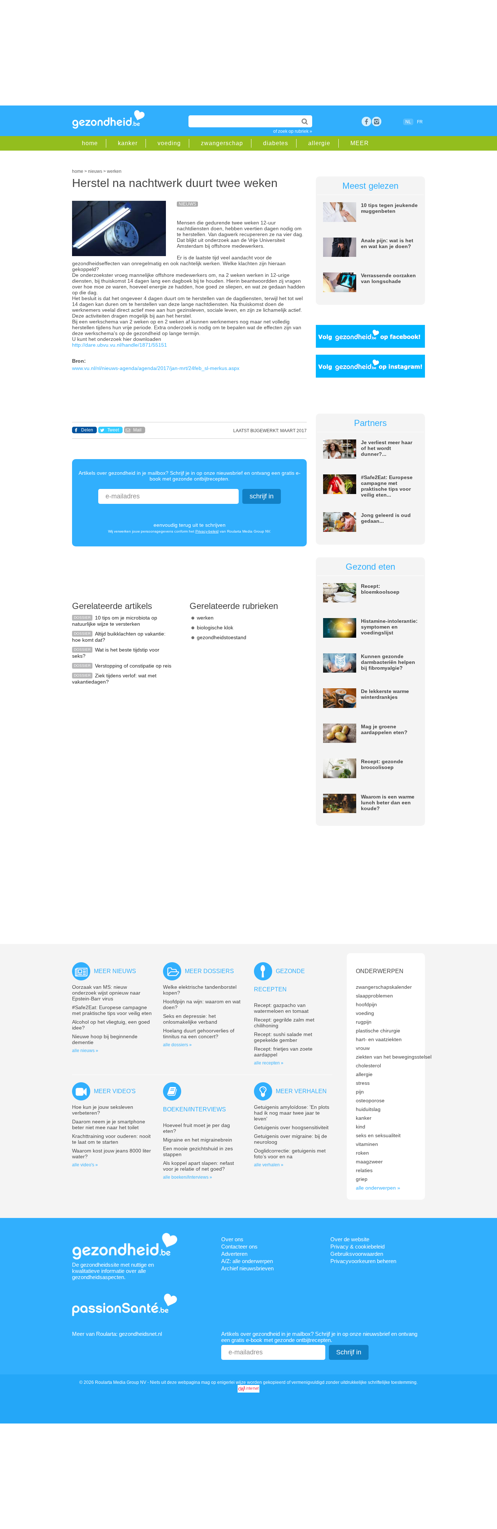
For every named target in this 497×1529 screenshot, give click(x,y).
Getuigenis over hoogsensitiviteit (291, 1127)
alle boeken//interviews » (187, 1177)
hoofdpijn (366, 1004)
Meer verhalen (301, 1091)
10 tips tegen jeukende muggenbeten (389, 208)
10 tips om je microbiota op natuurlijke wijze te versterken (114, 621)
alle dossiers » (177, 1044)
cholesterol (368, 1065)
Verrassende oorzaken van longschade (388, 278)
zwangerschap (222, 143)
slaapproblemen (374, 996)
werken (205, 618)
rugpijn (363, 1022)
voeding (169, 143)
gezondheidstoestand (221, 637)
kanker (128, 143)
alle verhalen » (268, 1164)
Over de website (349, 1239)
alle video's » (85, 1164)
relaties (364, 1170)
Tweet (113, 430)
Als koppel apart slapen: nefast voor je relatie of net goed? (198, 1166)
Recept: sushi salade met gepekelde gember (283, 1037)
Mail (137, 430)
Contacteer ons (239, 1246)
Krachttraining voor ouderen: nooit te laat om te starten (111, 1139)
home (90, 143)
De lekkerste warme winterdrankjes (385, 694)
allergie (319, 143)
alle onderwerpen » (378, 1188)
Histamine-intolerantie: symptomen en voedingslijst (389, 627)
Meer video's (115, 1091)
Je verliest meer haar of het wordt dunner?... (386, 448)
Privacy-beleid (207, 531)
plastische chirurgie (378, 1031)
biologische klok (215, 627)
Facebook (366, 121)
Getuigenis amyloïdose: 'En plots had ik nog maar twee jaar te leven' (291, 1113)
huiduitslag (368, 1109)
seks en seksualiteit (378, 1135)
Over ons (232, 1239)
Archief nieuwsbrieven (247, 1268)
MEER (359, 143)
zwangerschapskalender (384, 987)
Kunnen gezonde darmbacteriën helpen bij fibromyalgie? (388, 662)
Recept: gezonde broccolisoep (382, 764)
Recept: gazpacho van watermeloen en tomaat (281, 1008)
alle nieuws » (85, 1050)
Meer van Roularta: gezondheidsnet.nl (117, 1334)
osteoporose (370, 1100)
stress (363, 1083)
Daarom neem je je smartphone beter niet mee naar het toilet (108, 1124)
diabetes (275, 143)
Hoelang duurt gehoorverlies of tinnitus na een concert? (198, 1033)
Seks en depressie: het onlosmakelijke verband (190, 1019)
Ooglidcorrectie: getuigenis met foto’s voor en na (290, 1153)
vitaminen (367, 1144)
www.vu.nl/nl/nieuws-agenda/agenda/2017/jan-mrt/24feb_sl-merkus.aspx (155, 368)
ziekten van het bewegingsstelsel (394, 1057)
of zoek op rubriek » (292, 131)
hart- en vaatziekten (379, 1039)
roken (362, 1153)
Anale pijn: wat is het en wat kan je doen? (387, 243)
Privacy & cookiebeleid (357, 1246)
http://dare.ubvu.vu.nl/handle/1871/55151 (119, 345)
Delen (87, 430)
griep (361, 1179)
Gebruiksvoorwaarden (356, 1254)
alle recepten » (268, 1063)
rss (376, 121)
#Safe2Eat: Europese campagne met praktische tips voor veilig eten (112, 1010)
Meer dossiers (209, 971)
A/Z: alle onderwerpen (247, 1261)
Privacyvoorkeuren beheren (363, 1261)
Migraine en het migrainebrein (197, 1140)
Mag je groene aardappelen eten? (384, 729)
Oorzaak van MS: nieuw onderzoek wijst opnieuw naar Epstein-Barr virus (106, 993)
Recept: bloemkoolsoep (380, 589)
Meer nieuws (115, 971)
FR (420, 121)
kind (360, 1127)
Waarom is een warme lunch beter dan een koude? (387, 802)
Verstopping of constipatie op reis (133, 666)
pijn (360, 1092)
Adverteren (234, 1254)
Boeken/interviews (194, 1109)
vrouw (363, 1048)
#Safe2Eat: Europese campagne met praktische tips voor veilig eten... (387, 486)
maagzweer (369, 1161)
